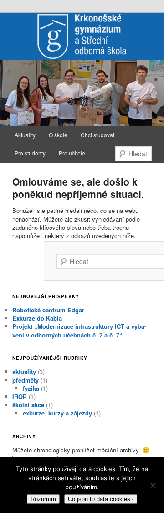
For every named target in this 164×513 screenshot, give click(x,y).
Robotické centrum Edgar (48, 310)
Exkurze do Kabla (37, 318)
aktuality (24, 371)
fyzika (31, 388)
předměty (25, 380)
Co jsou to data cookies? (100, 499)
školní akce (28, 404)
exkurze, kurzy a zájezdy (57, 413)
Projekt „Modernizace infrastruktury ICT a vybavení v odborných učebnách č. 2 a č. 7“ (79, 330)
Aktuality (25, 135)
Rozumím (43, 499)
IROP (19, 396)
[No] (152, 485)
